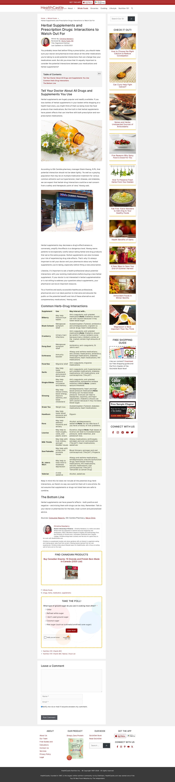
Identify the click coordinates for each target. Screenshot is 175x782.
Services (43, 751)
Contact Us (44, 748)
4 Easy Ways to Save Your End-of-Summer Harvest (122, 267)
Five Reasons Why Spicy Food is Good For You (123, 156)
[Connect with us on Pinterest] (124, 746)
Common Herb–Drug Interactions (56, 81)
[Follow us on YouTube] (128, 746)
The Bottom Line (49, 83)
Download (129, 361)
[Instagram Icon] (117, 432)
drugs (45, 593)
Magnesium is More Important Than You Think (122, 328)
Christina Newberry (66, 39)
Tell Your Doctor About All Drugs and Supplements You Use (66, 78)
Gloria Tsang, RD (67, 41)
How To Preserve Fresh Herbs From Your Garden (123, 181)
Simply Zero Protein (75, 736)
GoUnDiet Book (95, 735)
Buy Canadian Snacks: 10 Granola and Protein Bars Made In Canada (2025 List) (72, 560)
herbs (50, 593)
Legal (42, 757)
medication (57, 593)
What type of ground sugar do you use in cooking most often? (69, 606)
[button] (132, 8)
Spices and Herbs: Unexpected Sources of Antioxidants (122, 124)
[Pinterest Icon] (122, 432)
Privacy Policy (45, 754)
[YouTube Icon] (127, 432)
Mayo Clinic (91, 518)
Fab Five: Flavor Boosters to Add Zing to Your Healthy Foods (122, 211)
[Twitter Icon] (132, 432)
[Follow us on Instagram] (121, 746)
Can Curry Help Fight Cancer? (122, 86)
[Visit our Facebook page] (117, 746)
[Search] (131, 18)
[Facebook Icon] (113, 432)
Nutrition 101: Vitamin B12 (52, 651)
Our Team (43, 739)
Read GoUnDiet (95, 739)
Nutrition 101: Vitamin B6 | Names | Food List (59, 654)
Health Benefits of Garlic (123, 240)
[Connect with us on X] (132, 746)
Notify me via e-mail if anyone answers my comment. (65, 707)
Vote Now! (71, 631)
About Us (43, 735)
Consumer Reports (57, 518)
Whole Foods (47, 590)
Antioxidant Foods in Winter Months (122, 297)
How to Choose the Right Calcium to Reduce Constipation (122, 53)
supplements (66, 593)
